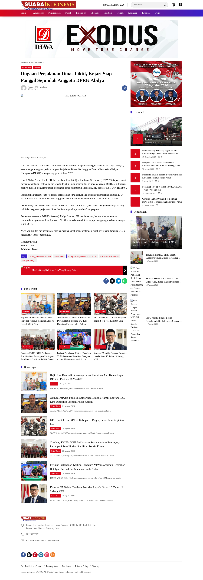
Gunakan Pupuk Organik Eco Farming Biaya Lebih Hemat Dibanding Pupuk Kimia (162, 200)
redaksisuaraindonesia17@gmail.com (42, 540)
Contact (39, 566)
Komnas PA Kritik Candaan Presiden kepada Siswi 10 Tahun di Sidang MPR (110, 356)
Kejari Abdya (30, 260)
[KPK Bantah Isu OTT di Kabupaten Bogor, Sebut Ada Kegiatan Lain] (110, 304)
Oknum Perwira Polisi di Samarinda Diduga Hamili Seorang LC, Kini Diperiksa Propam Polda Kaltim (73, 320)
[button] (165, 4)
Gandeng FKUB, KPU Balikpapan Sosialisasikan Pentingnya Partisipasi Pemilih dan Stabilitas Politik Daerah (37, 356)
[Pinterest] (35, 554)
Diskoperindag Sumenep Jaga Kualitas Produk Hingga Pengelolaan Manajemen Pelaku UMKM (160, 152)
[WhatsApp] (124, 281)
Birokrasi (60, 256)
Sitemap (95, 566)
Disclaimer (67, 566)
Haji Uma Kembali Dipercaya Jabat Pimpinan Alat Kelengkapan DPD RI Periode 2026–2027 (37, 320)
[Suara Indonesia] (48, 4)
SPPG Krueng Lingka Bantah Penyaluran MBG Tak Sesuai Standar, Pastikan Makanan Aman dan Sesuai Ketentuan (163, 320)
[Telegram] (118, 281)
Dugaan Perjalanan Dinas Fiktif (83, 256)
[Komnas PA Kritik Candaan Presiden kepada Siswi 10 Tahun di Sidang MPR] (110, 339)
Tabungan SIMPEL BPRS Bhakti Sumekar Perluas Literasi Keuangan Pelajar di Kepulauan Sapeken (162, 257)
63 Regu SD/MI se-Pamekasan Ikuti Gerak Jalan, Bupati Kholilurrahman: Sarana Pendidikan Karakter (162, 280)
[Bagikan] (124, 88)
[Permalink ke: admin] (24, 88)
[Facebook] (106, 281)
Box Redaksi (26, 566)
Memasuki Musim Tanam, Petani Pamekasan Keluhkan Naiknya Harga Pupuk (162, 176)
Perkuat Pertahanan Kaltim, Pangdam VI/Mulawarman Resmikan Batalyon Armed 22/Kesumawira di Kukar (74, 356)
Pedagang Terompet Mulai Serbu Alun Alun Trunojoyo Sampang (162, 188)
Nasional (26, 311)
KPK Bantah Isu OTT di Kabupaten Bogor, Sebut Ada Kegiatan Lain (110, 319)
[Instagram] (46, 554)
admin (30, 87)
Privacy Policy (81, 566)
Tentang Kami (52, 566)
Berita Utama (26, 67)
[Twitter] (112, 281)
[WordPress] (40, 554)
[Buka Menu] (180, 5)
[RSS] (52, 554)
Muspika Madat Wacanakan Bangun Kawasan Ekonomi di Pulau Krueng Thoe (161, 164)
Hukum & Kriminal (110, 256)
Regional (37, 67)
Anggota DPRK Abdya (41, 256)
